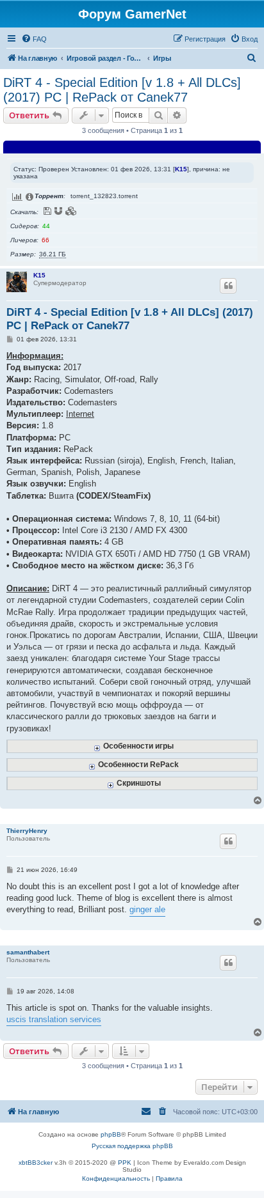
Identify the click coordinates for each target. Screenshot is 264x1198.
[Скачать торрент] (48, 210)
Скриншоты (139, 783)
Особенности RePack (138, 764)
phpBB (111, 1134)
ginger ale (147, 909)
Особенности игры (138, 746)
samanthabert (27, 952)
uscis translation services (53, 1019)
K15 (181, 169)
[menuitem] (34, 39)
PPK (124, 1162)
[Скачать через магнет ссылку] (58, 210)
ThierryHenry (26, 830)
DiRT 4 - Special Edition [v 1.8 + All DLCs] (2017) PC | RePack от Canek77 (122, 89)
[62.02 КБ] (256, 447)
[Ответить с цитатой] (228, 285)
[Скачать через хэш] (71, 210)
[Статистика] (18, 196)
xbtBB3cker (36, 1162)
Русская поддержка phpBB (132, 1145)
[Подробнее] (30, 196)
